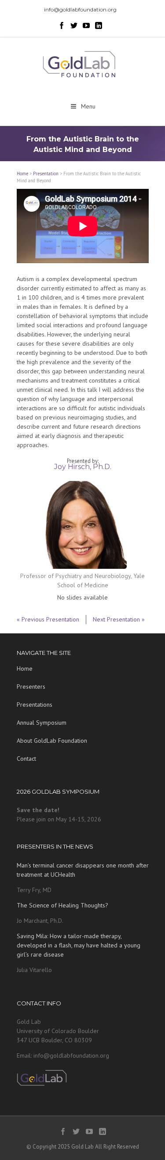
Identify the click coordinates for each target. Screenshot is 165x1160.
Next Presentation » (119, 619)
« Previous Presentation (48, 619)
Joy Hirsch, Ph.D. (82, 467)
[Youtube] (86, 25)
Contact (26, 758)
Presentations (34, 704)
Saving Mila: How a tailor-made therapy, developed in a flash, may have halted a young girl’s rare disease (78, 945)
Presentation (46, 173)
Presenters (31, 686)
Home (22, 173)
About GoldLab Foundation (52, 740)
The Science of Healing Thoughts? (62, 905)
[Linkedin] (98, 25)
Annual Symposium (41, 722)
